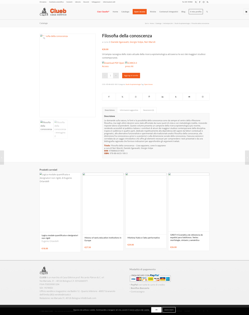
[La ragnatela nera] (2, 157)
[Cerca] (207, 12)
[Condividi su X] (122, 96)
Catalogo (44, 23)
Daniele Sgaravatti (120, 42)
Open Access (148, 84)
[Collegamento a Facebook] (200, 2)
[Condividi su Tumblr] (175, 96)
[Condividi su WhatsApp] (135, 96)
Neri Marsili (149, 42)
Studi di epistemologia (133, 84)
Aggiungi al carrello (131, 75)
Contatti (69, 2)
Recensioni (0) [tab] (148, 110)
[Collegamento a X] (196, 2)
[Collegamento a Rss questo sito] (207, 2)
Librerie (78, 2)
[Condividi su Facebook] (109, 96)
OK (156, 310)
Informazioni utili (109, 2)
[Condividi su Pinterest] (149, 96)
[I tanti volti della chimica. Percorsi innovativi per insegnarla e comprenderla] (247, 157)
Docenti (86, 2)
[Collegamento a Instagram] (203, 2)
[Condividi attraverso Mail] (189, 96)
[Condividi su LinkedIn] (162, 96)
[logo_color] (54, 12)
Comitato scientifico (56, 2)
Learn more (169, 310)
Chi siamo (43, 2)
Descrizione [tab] (110, 110)
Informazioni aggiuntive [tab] (129, 110)
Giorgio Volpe (136, 42)
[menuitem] (44, 2)
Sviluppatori (96, 2)
